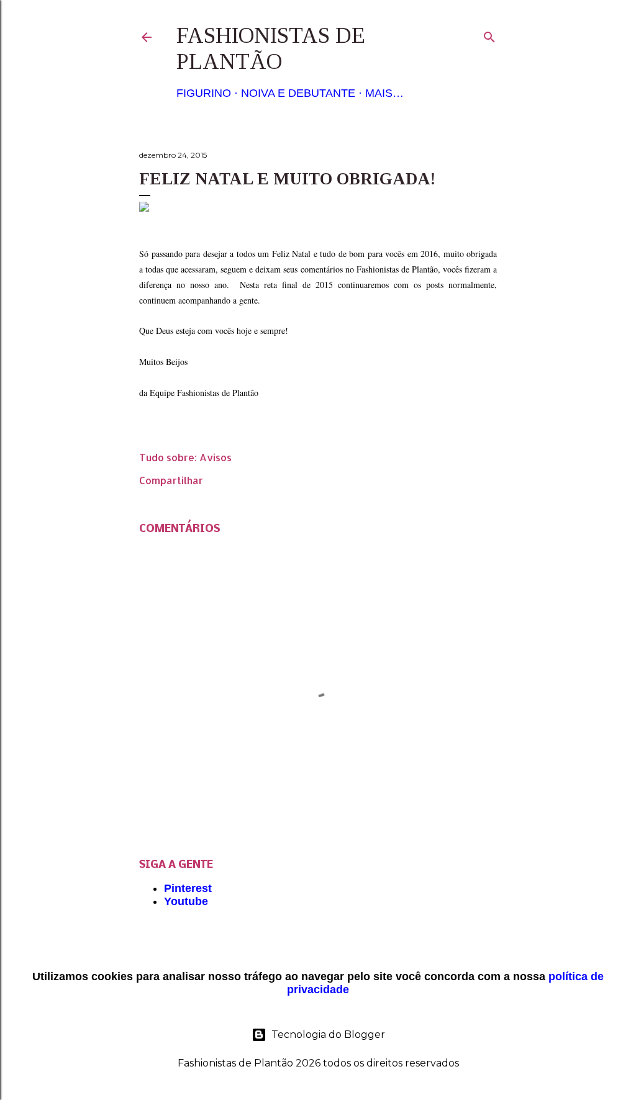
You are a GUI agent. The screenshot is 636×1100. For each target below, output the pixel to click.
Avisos (215, 457)
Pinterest (188, 888)
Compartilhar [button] (171, 480)
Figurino (203, 93)
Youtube (186, 901)
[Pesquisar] (489, 34)
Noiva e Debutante (298, 93)
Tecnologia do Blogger (328, 1034)
